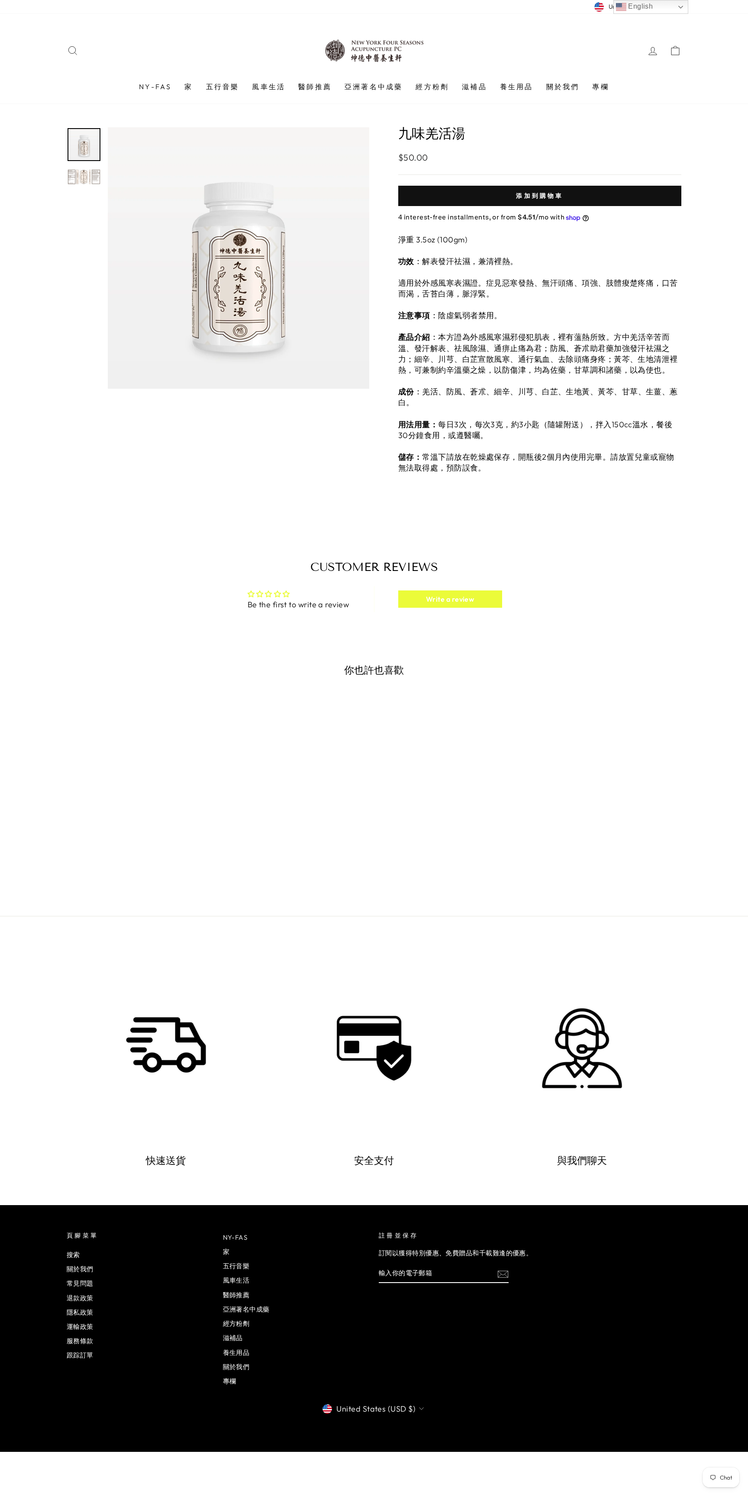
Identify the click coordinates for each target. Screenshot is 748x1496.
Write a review (450, 599)
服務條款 (80, 1341)
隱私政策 (80, 1312)
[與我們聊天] (582, 1048)
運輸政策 (80, 1326)
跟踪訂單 (80, 1355)
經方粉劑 (432, 86)
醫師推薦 (315, 86)
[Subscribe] (503, 1274)
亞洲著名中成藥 (374, 86)
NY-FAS (155, 86)
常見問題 (80, 1283)
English (639, 6)
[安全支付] (374, 1048)
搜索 (73, 1255)
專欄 (600, 86)
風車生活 (268, 86)
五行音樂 (222, 86)
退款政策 (80, 1298)
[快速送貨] (166, 1048)
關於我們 (563, 86)
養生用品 (516, 86)
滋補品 (474, 86)
